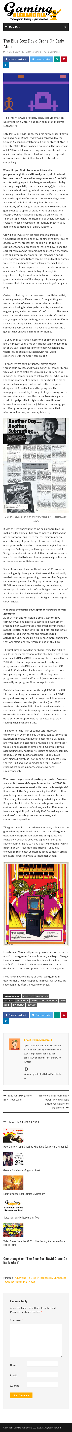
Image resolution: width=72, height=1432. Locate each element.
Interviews (42, 996)
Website (14, 1385)
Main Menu (15, 27)
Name (14, 1365)
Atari (34, 1000)
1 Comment (53, 51)
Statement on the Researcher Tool (21, 1217)
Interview (18, 1005)
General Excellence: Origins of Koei (21, 1170)
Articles (27, 996)
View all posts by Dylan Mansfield (42, 1076)
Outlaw (31, 1005)
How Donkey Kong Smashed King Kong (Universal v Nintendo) (35, 1146)
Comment (16, 1320)
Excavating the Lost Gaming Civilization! (24, 1193)
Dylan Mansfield (33, 51)
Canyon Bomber (49, 1000)
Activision (22, 1000)
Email (14, 1375)
